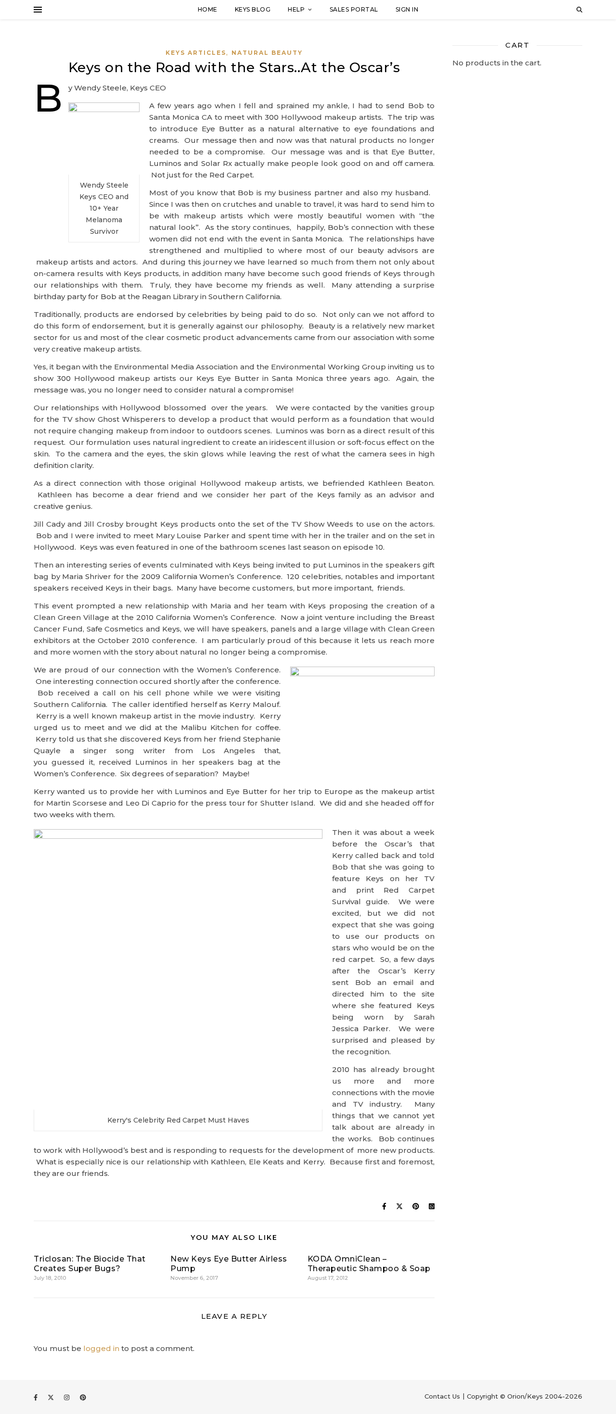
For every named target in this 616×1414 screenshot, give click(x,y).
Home (208, 9)
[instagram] (67, 1397)
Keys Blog (253, 9)
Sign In (407, 9)
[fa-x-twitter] (52, 1397)
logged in (101, 1348)
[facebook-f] (36, 1397)
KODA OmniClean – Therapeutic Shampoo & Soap (369, 1263)
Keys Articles (196, 52)
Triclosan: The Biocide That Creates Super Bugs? (90, 1263)
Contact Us (442, 1396)
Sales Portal (354, 9)
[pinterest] (83, 1397)
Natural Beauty (267, 52)
